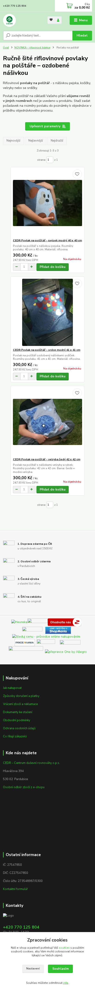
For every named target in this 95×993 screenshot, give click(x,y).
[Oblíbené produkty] (51, 19)
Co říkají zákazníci (15, 736)
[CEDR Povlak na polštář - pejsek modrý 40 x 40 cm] (47, 202)
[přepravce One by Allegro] (66, 651)
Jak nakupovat (12, 688)
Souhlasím (60, 968)
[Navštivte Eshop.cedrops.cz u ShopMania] (58, 630)
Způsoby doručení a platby (21, 696)
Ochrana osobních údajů (19, 728)
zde (65, 983)
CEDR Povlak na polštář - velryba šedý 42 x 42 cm (46, 459)
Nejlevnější (35, 141)
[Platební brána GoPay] (48, 642)
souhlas (64, 948)
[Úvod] (21, 20)
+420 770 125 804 (14, 6)
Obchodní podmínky (16, 720)
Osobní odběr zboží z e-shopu (24, 787)
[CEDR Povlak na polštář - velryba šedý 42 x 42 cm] (47, 421)
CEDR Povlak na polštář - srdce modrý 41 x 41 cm (46, 350)
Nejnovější (13, 141)
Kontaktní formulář (15, 889)
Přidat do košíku (52, 267)
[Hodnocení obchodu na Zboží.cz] (65, 622)
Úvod (6, 47)
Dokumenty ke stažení (17, 712)
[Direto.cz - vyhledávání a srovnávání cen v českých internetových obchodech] (83, 622)
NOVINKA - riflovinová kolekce (32, 47)
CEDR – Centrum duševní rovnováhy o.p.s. (31, 763)
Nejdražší (57, 141)
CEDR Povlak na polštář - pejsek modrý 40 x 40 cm (47, 240)
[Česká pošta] (26, 651)
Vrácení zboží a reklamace (20, 704)
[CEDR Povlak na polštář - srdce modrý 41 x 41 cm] (47, 312)
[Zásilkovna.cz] (70, 642)
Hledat (82, 35)
